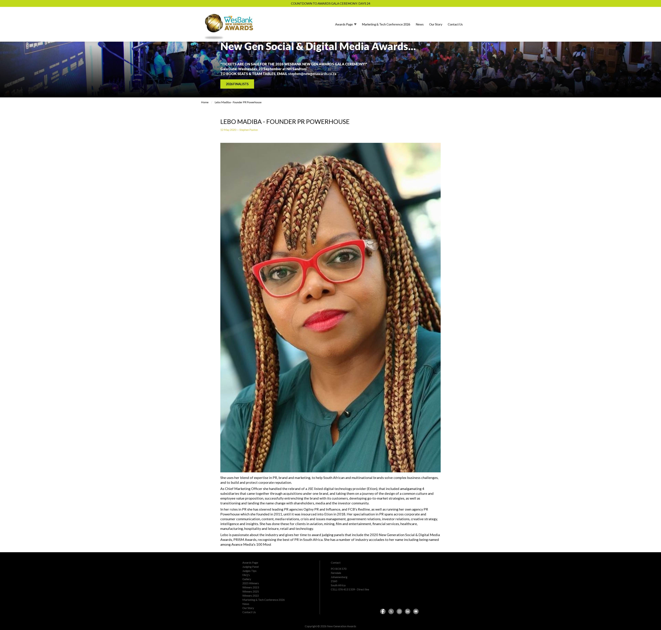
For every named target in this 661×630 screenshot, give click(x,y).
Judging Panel (250, 566)
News (245, 603)
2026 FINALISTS (237, 84)
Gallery (246, 579)
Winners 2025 (250, 591)
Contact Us (249, 612)
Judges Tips (249, 570)
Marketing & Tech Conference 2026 (263, 599)
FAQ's (246, 574)
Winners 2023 (250, 587)
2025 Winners (250, 583)
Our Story (248, 608)
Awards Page (250, 562)
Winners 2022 (250, 595)
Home (204, 102)
